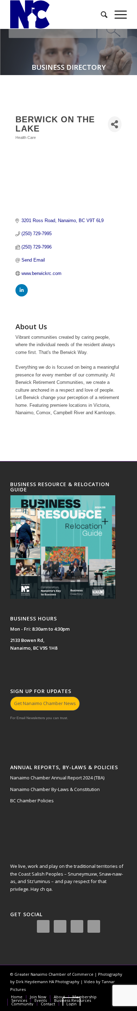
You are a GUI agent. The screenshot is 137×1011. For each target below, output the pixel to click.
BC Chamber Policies (32, 800)
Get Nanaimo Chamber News (45, 703)
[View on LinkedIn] (21, 295)
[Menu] (117, 14)
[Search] (100, 14)
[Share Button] (115, 124)
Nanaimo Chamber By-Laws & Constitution (55, 789)
